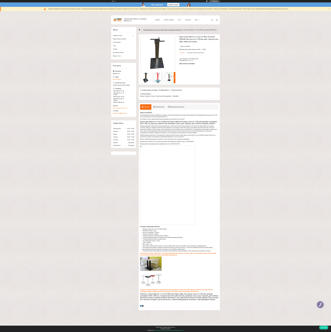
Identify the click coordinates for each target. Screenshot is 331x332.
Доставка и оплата (118, 52)
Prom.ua (173, 327)
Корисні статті (117, 56)
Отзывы (115, 49)
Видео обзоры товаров (119, 39)
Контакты (188, 19)
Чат (325, 327)
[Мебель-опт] (118, 20)
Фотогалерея (117, 42)
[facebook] (141, 306)
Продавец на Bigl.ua (165, 328)
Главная (157, 19)
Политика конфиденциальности (175, 330)
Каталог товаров (169, 19)
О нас (179, 19)
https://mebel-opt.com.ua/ (120, 108)
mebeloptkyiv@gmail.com (120, 113)
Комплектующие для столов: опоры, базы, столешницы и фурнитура (162, 30)
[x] (142, 306)
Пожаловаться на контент (160, 330)
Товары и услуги (117, 35)
